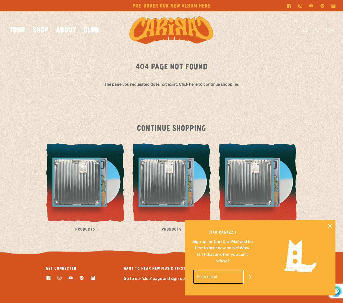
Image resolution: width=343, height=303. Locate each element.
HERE (205, 6)
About (66, 30)
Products (85, 229)
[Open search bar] (305, 30)
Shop (41, 30)
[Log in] (316, 30)
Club (91, 30)
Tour (17, 30)
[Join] (250, 277)
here (193, 84)
